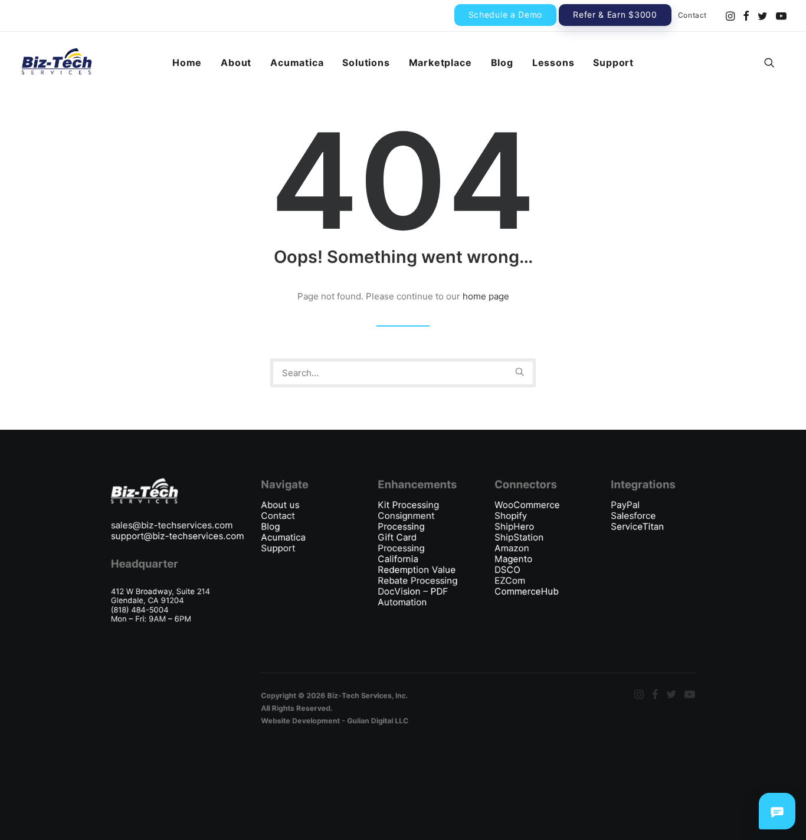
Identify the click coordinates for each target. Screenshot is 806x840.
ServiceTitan (637, 526)
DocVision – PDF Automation (413, 597)
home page (486, 296)
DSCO (507, 569)
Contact (692, 15)
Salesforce (633, 515)
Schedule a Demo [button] (505, 14)
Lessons (553, 62)
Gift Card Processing (401, 543)
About (236, 62)
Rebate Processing (417, 580)
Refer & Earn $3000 (615, 14)
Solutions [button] (365, 62)
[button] (730, 16)
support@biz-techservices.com (177, 536)
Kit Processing (408, 504)
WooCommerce (527, 504)
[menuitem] (505, 15)
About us (280, 504)
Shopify (510, 515)
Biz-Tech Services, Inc (366, 695)
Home (187, 62)
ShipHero (514, 526)
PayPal (625, 504)
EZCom (509, 580)
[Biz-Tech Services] (56, 62)
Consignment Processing (406, 521)
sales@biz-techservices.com (171, 525)
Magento (513, 559)
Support (613, 62)
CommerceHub (526, 591)
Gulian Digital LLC (377, 720)
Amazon (511, 548)
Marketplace (440, 62)
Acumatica (296, 62)
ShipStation (518, 537)
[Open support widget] (777, 811)
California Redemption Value (418, 564)
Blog (502, 62)
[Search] (403, 372)
